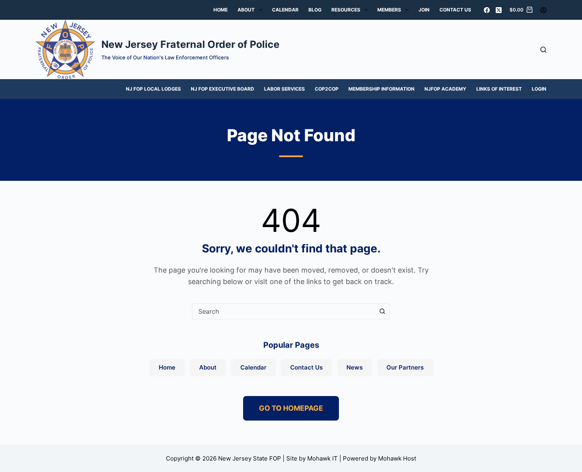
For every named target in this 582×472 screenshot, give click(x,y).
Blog (314, 10)
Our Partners (405, 367)
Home (220, 10)
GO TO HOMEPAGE (291, 408)
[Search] (543, 50)
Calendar (285, 10)
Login (539, 89)
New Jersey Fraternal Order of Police (190, 44)
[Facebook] (487, 10)
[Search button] (382, 311)
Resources (345, 10)
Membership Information (381, 89)
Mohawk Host (397, 458)
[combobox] (283, 311)
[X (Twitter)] (499, 10)
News (354, 367)
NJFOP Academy (445, 89)
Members (389, 10)
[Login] (543, 10)
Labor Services (284, 89)
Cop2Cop (327, 89)
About (246, 10)
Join (424, 10)
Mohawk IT (322, 458)
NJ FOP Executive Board (222, 89)
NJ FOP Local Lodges (153, 89)
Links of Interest (499, 89)
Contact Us (455, 10)
